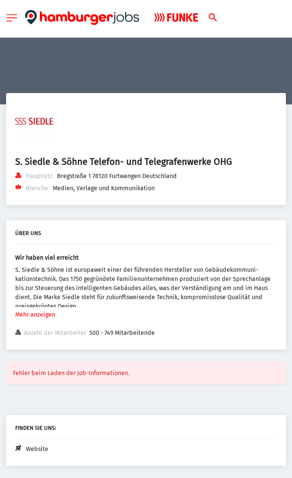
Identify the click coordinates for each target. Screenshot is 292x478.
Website (37, 449)
